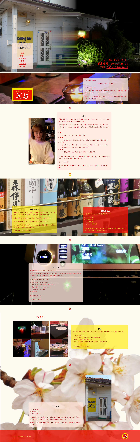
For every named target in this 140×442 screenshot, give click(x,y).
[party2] (59, 330)
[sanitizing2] (40, 348)
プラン (22, 55)
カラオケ (22, 58)
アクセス (22, 63)
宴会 (22, 61)
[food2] (59, 348)
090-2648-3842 (117, 67)
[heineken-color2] (22, 330)
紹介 (22, 53)
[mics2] (22, 348)
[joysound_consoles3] (40, 330)
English (22, 66)
